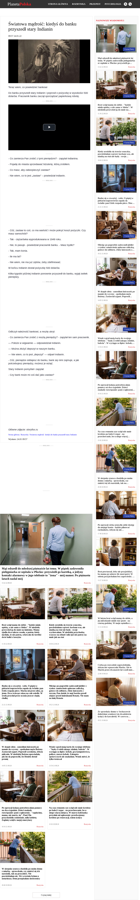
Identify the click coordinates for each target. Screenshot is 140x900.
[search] (130, 4)
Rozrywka (78, 4)
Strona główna (58, 4)
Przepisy (95, 4)
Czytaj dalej (46, 895)
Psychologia (113, 4)
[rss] (125, 4)
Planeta (19, 4)
